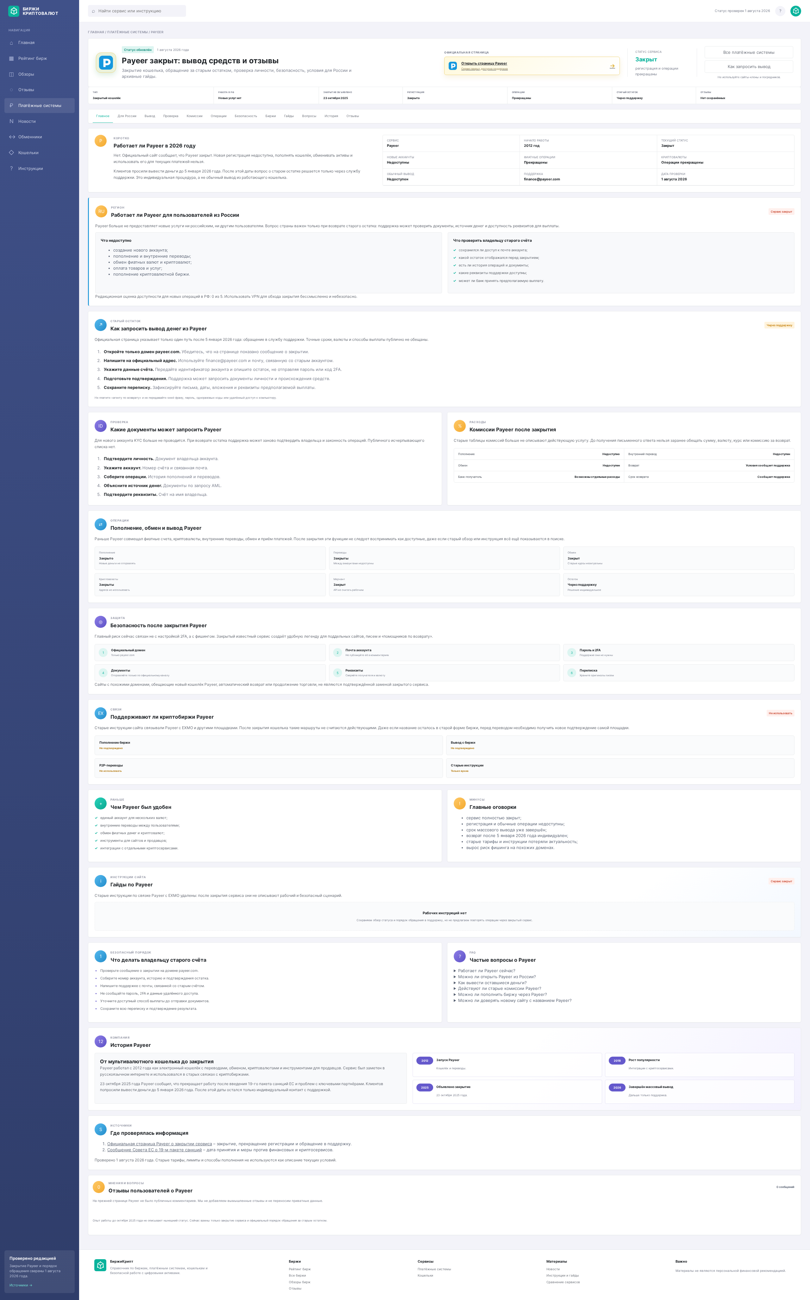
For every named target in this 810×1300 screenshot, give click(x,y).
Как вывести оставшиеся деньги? (492, 982)
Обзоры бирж (299, 1282)
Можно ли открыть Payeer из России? (497, 976)
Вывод (150, 116)
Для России (127, 116)
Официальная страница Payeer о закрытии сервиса (159, 1143)
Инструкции (26, 168)
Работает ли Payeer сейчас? (486, 970)
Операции (219, 116)
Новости (22, 121)
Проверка (170, 116)
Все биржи (297, 1275)
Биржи (270, 116)
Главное (102, 116)
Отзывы (22, 89)
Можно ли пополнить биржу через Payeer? (502, 994)
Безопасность (246, 116)
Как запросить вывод (749, 66)
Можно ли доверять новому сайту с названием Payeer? (515, 1000)
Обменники (25, 137)
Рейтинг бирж (28, 58)
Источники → (21, 1285)
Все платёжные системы (749, 52)
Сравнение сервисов (563, 1282)
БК (100, 1265)
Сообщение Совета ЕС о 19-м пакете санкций (154, 1149)
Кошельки (24, 152)
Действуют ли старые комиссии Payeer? (499, 988)
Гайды (289, 116)
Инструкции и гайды (562, 1275)
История (331, 116)
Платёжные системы (35, 105)
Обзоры (21, 74)
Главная (22, 43)
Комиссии (194, 116)
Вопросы (309, 116)
